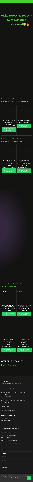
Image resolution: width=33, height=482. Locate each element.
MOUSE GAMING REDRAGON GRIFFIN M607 (8, 341)
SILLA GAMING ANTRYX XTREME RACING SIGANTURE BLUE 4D (9, 307)
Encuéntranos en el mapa (7, 410)
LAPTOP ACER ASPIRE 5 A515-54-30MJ (25, 258)
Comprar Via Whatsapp (10, 129)
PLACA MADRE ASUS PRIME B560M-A (9, 121)
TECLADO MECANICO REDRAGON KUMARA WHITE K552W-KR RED (24, 162)
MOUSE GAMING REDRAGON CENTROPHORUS (24, 341)
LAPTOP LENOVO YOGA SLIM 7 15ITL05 (8, 258)
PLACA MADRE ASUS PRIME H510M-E (24, 121)
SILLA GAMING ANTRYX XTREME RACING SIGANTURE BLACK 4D (24, 307)
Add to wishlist (13, 107)
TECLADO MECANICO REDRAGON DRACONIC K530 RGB (9, 162)
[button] (29, 478)
